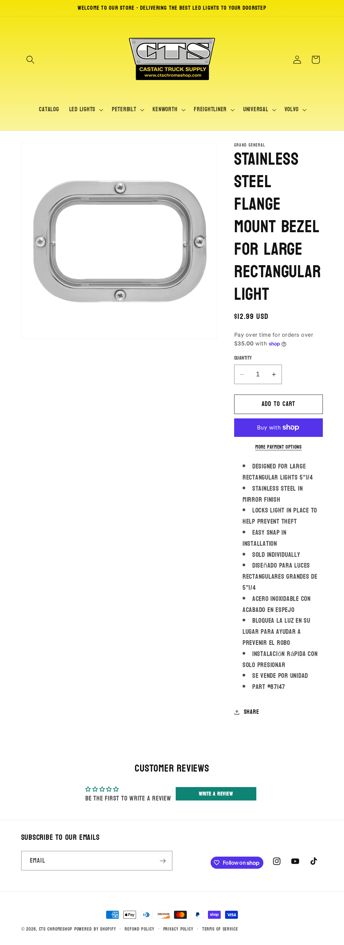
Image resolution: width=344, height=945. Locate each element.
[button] (30, 59)
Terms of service (220, 929)
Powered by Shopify (95, 929)
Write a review (216, 793)
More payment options (278, 447)
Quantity (243, 358)
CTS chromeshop (56, 929)
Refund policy (139, 929)
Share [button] (251, 712)
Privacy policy (178, 929)
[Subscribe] (163, 860)
